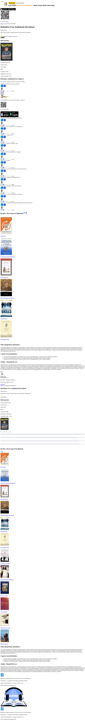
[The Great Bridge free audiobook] (6, 275)
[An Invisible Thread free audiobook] (6, 337)
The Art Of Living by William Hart (8, 256)
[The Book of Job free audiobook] (5, 593)
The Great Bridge (4, 277)
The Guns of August (5, 563)
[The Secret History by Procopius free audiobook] (6, 295)
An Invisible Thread (5, 339)
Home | (2, 23)
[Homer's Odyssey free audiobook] (5, 641)
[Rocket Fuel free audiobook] (6, 233)
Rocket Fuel (3, 236)
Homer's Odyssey (4, 644)
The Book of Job (4, 595)
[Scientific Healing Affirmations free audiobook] (5, 577)
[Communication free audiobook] (6, 316)
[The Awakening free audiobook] (5, 609)
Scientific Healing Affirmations (7, 579)
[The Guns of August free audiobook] (5, 561)
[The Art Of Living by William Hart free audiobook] (6, 254)
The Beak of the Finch (5, 627)
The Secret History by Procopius (7, 298)
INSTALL (3, 384)
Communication (4, 318)
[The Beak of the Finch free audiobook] (5, 625)
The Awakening (4, 611)
